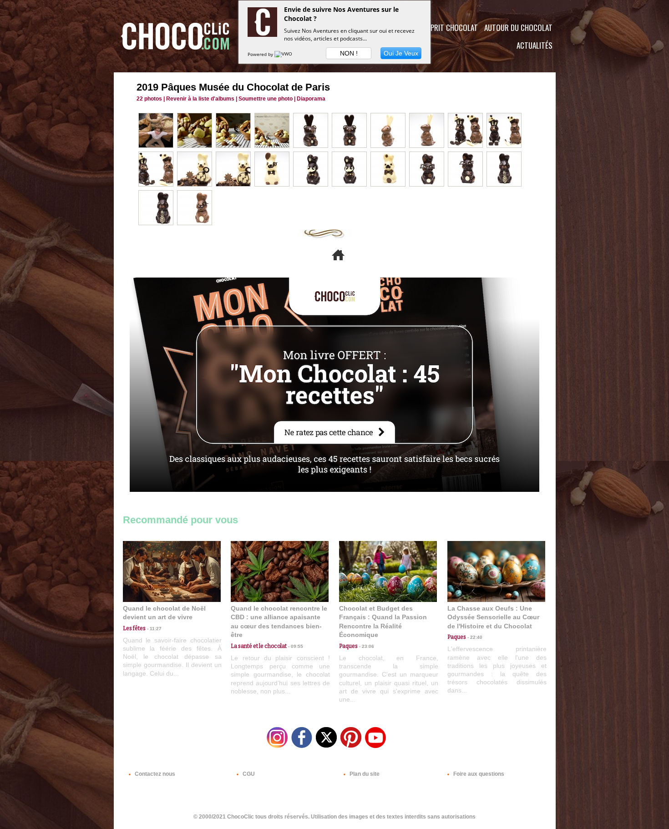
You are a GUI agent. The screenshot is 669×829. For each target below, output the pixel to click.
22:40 (474, 637)
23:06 (366, 646)
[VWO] (284, 54)
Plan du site (364, 774)
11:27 (154, 628)
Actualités (534, 45)
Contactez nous (154, 774)
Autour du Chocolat (518, 27)
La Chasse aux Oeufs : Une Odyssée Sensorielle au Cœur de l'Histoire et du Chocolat (493, 617)
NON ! (349, 53)
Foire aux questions (478, 774)
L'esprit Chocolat (448, 27)
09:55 (295, 646)
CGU (248, 774)
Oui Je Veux (401, 53)
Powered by (261, 54)
